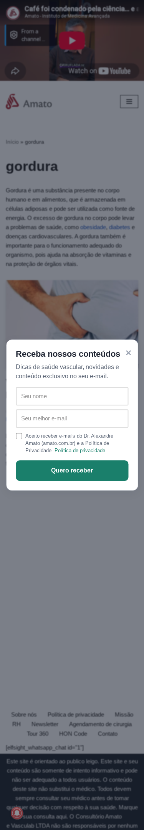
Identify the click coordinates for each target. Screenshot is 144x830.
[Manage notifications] (17, 813)
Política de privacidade (80, 450)
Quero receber (72, 470)
